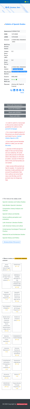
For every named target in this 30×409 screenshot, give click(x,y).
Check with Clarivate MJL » (15, 105)
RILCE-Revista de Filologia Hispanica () (17, 309)
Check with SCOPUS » (15, 112)
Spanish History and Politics (11, 238)
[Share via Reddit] (17, 90)
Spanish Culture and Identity (11, 214)
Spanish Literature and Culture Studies (14, 202)
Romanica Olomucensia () (6, 376)
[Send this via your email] (11, 90)
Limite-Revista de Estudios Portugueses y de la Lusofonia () (6, 365)
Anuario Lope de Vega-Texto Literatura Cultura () (6, 277)
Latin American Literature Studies (12, 223)
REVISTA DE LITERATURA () (6, 385)
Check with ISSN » (15, 116)
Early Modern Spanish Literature (12, 205)
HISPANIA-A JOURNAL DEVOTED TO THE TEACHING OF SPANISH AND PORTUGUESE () (17, 281)
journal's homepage (11, 129)
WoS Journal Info (12, 7)
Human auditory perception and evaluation (12, 218)
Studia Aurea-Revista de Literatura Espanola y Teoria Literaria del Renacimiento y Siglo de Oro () (6, 324)
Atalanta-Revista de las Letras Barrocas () (6, 339)
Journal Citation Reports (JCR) (13, 137)
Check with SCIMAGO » (15, 109)
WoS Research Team (22, 404)
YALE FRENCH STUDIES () (6, 308)
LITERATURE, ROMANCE (21, 258)
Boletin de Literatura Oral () (17, 318)
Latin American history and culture (13, 226)
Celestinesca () (17, 265)
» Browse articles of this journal (11, 242)
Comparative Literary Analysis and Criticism (13, 210)
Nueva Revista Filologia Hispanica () (17, 385)
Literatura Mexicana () (6, 350)
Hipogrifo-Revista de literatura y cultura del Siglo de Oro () (17, 297)
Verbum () (17, 375)
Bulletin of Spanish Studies (15, 24)
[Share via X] (23, 90)
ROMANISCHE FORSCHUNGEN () (17, 337)
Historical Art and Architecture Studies (14, 235)
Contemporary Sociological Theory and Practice (14, 230)
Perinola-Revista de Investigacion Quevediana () (17, 351)
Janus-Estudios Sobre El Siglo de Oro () (6, 267)
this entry (8, 145)
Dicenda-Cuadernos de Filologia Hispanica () (6, 296)
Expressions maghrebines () (17, 362)
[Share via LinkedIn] (14, 90)
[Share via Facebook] (20, 90)
